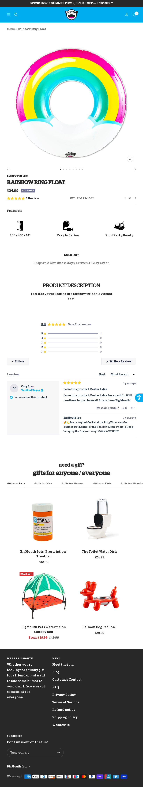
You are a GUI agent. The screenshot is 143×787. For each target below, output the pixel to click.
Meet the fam (63, 664)
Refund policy (63, 709)
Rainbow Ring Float (32, 29)
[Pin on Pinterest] (130, 198)
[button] (23, 198)
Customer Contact (67, 679)
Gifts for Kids (102, 483)
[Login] (126, 14)
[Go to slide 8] (82, 169)
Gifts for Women (73, 483)
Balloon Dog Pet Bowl (99, 627)
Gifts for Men (43, 483)
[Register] (58, 752)
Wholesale (61, 725)
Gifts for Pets (16, 483)
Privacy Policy (64, 694)
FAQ (55, 687)
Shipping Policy (65, 717)
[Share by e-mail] (135, 198)
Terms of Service (65, 702)
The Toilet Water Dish (99, 551)
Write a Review (122, 362)
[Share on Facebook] (125, 198)
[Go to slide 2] (63, 169)
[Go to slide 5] (73, 169)
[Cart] (134, 14)
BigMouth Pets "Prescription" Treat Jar (43, 554)
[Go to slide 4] (69, 169)
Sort (102, 374)
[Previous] (8, 169)
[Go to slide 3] (66, 169)
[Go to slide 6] (76, 169)
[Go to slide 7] (79, 169)
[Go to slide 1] (60, 169)
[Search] (15, 14)
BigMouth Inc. (17, 176)
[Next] (134, 169)
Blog (55, 672)
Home (11, 29)
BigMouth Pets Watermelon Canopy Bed (43, 629)
